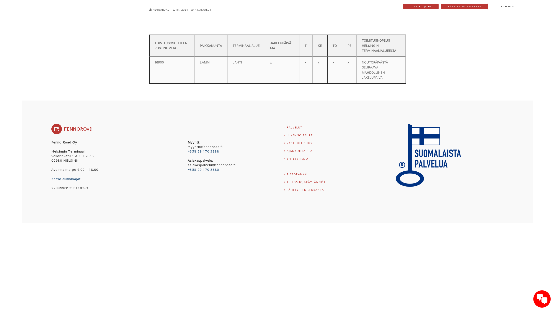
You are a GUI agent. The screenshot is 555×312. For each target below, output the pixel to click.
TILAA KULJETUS (421, 6)
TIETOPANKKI (507, 6)
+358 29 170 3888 (203, 151)
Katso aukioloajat (66, 179)
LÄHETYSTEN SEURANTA (464, 6)
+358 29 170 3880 (203, 169)
